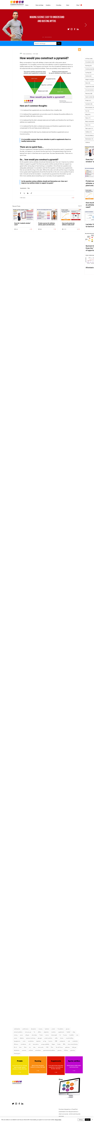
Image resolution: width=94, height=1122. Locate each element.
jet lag (44, 1041)
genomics (72, 1050)
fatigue (53, 1044)
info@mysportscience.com (22, 1086)
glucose (67, 1029)
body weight (54, 1035)
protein (53, 1029)
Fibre (52, 1047)
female (59, 1044)
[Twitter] (17, 37)
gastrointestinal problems (49, 1050)
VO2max (66, 1050)
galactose (67, 1047)
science (47, 1035)
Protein (41, 1035)
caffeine (39, 1032)
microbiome (23, 1044)
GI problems (60, 1029)
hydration (47, 1029)
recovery (40, 1029)
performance (25, 1029)
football (68, 1032)
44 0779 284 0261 (19, 1087)
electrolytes (34, 1035)
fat (60, 1035)
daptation (38, 1041)
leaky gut (74, 1047)
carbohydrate (17, 1029)
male (69, 1041)
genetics (60, 1050)
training (15, 1035)
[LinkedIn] (26, 37)
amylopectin (62, 1041)
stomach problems (18, 1032)
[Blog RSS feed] (79, 49)
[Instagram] (20, 37)
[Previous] (8, 25)
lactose (61, 1038)
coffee (56, 1038)
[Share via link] (31, 193)
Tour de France (59, 1047)
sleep (74, 1032)
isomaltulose (31, 1041)
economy (24, 1050)
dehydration (16, 1050)
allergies (27, 1035)
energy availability (45, 1044)
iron (30, 1047)
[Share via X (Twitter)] (24, 193)
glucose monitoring (30, 1038)
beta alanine (36, 1044)
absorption (33, 1029)
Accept (87, 1119)
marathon (53, 1032)
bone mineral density (73, 1044)
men (77, 1035)
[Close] (92, 1119)
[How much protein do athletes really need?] (70, 215)
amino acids (40, 1047)
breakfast (71, 1035)
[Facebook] (23, 37)
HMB (56, 1041)
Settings (81, 1119)
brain (20, 1047)
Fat (34, 1032)
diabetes (22, 1038)
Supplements (23, 188)
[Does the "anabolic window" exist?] (23, 215)
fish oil (15, 1047)
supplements (61, 1032)
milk (29, 1044)
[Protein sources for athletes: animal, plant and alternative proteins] (47, 215)
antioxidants (38, 1050)
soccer (21, 1035)
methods (31, 1050)
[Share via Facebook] (20, 193)
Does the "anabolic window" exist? (22, 223)
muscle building (69, 1038)
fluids (25, 1047)
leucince (50, 1041)
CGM (47, 1047)
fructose (65, 1035)
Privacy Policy (58, 1119)
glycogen (40, 1038)
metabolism (75, 1041)
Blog (29, 188)
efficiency (16, 1044)
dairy (34, 1047)
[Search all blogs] (58, 43)
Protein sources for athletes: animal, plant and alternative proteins (46, 223)
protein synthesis (48, 1038)
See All (80, 206)
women (15, 1038)
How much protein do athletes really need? (68, 223)
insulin (24, 1041)
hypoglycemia (17, 1041)
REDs (64, 1044)
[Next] (86, 25)
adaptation (46, 1032)
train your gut (28, 1032)
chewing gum (17, 1053)
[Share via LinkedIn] (27, 193)
